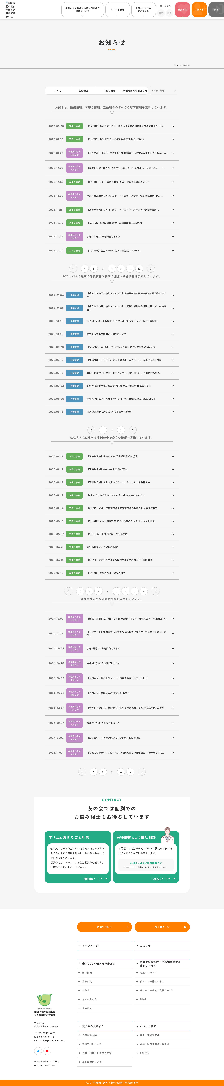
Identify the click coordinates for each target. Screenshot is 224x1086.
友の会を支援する (93, 1026)
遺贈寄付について (92, 1044)
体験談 (143, 999)
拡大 (169, 13)
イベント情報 (118, 9)
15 (139, 268)
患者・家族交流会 (149, 1035)
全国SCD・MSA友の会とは (143, 10)
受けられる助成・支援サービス (157, 990)
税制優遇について (92, 1062)
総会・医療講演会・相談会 (154, 1044)
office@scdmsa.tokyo (52, 1041)
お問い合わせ (104, 927)
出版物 (86, 990)
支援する (182, 9)
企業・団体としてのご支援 (97, 1053)
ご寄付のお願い (90, 1035)
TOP (176, 65)
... (130, 268)
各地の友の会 (89, 999)
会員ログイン (162, 927)
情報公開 (87, 981)
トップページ (90, 945)
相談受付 (145, 1053)
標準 (161, 13)
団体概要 (87, 972)
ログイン (216, 9)
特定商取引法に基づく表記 (48, 1061)
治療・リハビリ (148, 972)
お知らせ (145, 945)
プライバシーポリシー (46, 1065)
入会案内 (87, 1008)
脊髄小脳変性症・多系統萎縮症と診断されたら (83, 10)
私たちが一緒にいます (152, 981)
